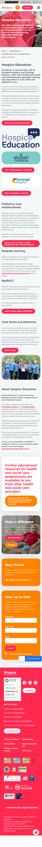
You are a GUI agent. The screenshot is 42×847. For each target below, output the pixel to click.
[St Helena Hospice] (7, 7)
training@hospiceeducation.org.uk (15, 273)
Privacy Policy (9, 744)
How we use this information (21, 654)
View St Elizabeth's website (18, 170)
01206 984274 (26, 721)
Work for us (25, 2)
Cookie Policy (27, 739)
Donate (28, 7)
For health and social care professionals (16, 54)
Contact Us (12, 731)
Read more (10, 350)
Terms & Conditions (11, 739)
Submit (10, 648)
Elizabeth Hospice (10, 407)
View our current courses (17, 123)
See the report (10, 697)
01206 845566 (19, 713)
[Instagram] (30, 682)
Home (4, 51)
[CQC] (22, 771)
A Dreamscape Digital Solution (22, 807)
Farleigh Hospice (28, 407)
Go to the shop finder (17, 579)
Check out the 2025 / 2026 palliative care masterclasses (19, 243)
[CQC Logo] (10, 682)
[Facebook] (25, 682)
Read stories (14, 537)
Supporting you (15, 51)
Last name (9, 627)
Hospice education (8, 57)
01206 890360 (16, 717)
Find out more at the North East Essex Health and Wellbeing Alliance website (20, 501)
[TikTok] (35, 682)
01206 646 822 (29, 725)
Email (7, 637)
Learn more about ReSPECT (18, 311)
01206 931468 (19, 709)
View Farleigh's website (16, 193)
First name (9, 617)
